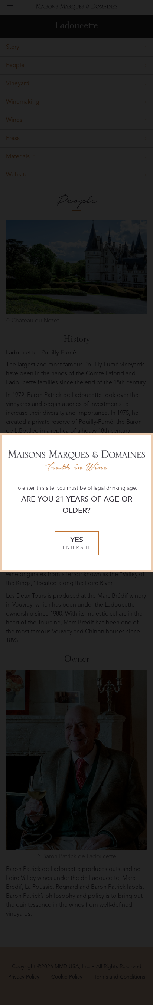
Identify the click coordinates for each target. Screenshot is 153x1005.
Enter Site (77, 543)
